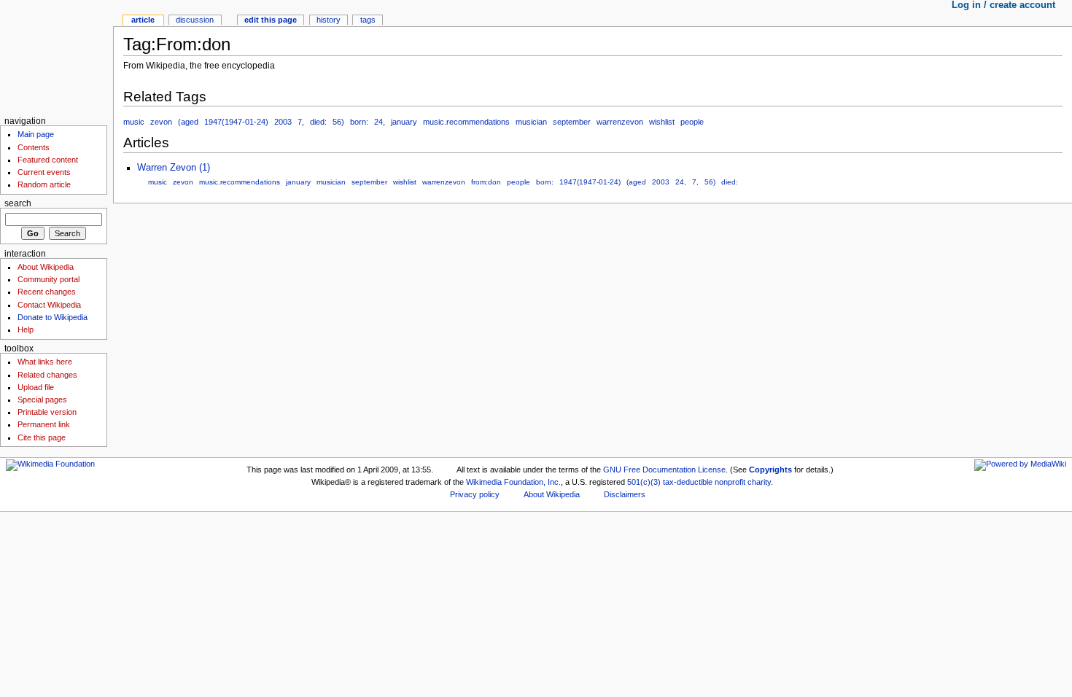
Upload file (36, 387)
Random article (44, 184)
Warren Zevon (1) (173, 168)
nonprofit (730, 482)
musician (531, 121)
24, (379, 121)
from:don (486, 182)
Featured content (48, 159)
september (572, 121)
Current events (44, 172)
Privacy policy (475, 494)
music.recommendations (466, 121)
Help (26, 329)
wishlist (662, 121)
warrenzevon (620, 121)
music (133, 121)
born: (359, 121)
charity (759, 482)
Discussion (195, 19)
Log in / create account (1003, 5)
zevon (161, 121)
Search (17, 203)
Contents (34, 147)
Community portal (48, 279)
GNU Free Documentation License (664, 469)
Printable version (47, 412)
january (404, 121)
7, (301, 121)
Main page (36, 134)
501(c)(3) (644, 482)
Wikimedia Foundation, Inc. (513, 482)
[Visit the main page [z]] (56, 56)
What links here (45, 361)
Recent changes (47, 291)
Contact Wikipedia (49, 304)
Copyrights (770, 469)
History (328, 19)
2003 (283, 121)
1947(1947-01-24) (236, 121)
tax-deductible (687, 482)
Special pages (42, 399)
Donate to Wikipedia (53, 317)
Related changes (47, 374)
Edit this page (270, 19)
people (692, 121)
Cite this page (42, 437)
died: (318, 121)
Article (143, 19)
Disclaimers (624, 494)
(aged (188, 121)
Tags (368, 19)
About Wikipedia (46, 266)
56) (338, 121)
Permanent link (44, 424)
